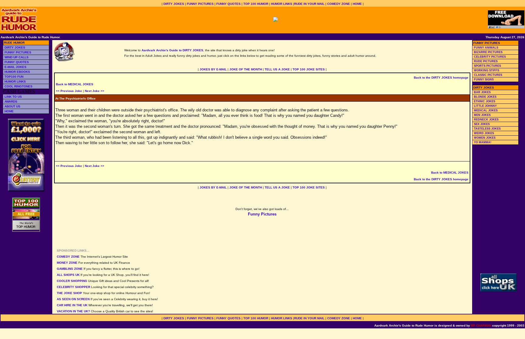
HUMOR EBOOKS (17, 71)
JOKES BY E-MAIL (213, 69)
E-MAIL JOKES (15, 67)
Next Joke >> (94, 91)
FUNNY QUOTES (228, 3)
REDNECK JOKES (486, 119)
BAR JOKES (482, 92)
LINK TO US (13, 96)
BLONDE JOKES (485, 96)
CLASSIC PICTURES (488, 74)
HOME (357, 3)
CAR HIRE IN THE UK (72, 305)
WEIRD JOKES (484, 133)
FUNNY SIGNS (484, 79)
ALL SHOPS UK (68, 274)
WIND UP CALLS (17, 57)
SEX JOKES (482, 124)
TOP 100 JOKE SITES (309, 69)
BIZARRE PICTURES (488, 52)
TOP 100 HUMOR (255, 3)
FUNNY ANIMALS (486, 47)
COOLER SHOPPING (72, 281)
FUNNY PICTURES (200, 3)
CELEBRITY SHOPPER (73, 287)
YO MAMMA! (482, 142)
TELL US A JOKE (277, 69)
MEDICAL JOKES (486, 110)
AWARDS (11, 101)
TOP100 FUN (14, 76)
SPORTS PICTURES (487, 65)
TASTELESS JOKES (487, 128)
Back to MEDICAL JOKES (74, 84)
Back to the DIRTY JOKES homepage (441, 77)
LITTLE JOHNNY (485, 105)
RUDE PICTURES (486, 61)
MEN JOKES (482, 115)
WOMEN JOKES (485, 137)
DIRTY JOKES (173, 3)
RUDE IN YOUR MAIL (309, 3)
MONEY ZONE (67, 262)
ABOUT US (12, 106)
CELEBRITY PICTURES (490, 56)
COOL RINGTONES (19, 86)
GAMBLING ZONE (70, 268)
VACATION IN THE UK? (73, 311)
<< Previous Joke (69, 91)
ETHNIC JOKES (484, 101)
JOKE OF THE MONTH (245, 69)
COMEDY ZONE (338, 3)
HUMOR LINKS (281, 3)
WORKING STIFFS (486, 70)
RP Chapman (481, 325)
